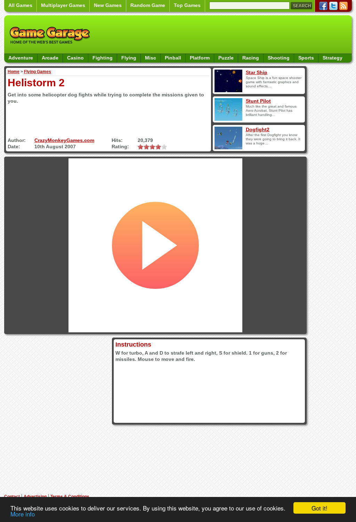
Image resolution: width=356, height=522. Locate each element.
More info (22, 513)
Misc (150, 58)
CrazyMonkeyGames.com (64, 140)
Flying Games (37, 71)
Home (13, 71)
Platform (200, 58)
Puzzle (226, 58)
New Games (108, 5)
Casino (75, 58)
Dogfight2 (257, 129)
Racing (250, 58)
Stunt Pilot (258, 101)
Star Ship (256, 72)
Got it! (319, 508)
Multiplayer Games (63, 5)
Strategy (332, 58)
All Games (20, 5)
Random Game (147, 5)
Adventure (20, 58)
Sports (306, 58)
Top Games (187, 5)
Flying (128, 58)
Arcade (50, 58)
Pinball (173, 58)
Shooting (279, 58)
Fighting (102, 58)
